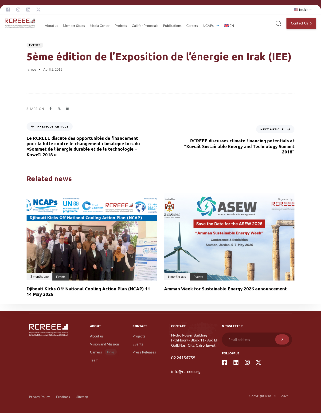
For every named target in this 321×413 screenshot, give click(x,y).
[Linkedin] (28, 9)
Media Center (100, 26)
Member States (74, 26)
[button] (303, 9)
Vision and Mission (104, 344)
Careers (192, 26)
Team (94, 360)
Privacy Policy (39, 397)
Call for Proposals (145, 26)
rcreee (31, 69)
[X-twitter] (38, 9)
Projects (121, 26)
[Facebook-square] (8, 9)
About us (51, 26)
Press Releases (144, 352)
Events (35, 45)
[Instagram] (18, 9)
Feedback (63, 397)
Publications (172, 26)
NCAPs (208, 26)
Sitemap (82, 397)
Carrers (102, 352)
